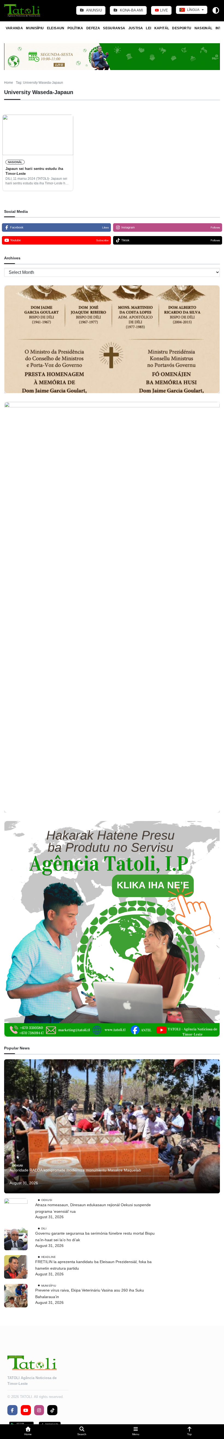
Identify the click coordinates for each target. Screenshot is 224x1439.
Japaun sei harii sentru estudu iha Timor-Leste (34, 171)
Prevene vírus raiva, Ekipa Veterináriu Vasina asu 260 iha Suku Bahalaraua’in (89, 1293)
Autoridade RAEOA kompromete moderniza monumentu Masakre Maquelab (75, 1170)
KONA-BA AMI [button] (131, 10)
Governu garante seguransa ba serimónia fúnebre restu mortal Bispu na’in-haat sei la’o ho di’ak (95, 1236)
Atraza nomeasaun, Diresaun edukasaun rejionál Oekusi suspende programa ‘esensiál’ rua (93, 1208)
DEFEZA (93, 28)
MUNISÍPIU (35, 28)
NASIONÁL (203, 28)
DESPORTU (181, 28)
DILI (44, 1228)
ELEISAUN (55, 28)
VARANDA (14, 28)
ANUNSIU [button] (93, 10)
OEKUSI (17, 1165)
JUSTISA (135, 28)
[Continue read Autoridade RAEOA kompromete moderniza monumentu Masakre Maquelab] (112, 1126)
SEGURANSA (114, 28)
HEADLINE (48, 1256)
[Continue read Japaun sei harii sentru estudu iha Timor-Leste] (37, 135)
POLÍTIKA (75, 28)
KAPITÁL (161, 28)
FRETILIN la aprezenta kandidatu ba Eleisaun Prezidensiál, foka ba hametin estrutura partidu (93, 1265)
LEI (148, 28)
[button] (28, 1432)
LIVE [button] (163, 10)
